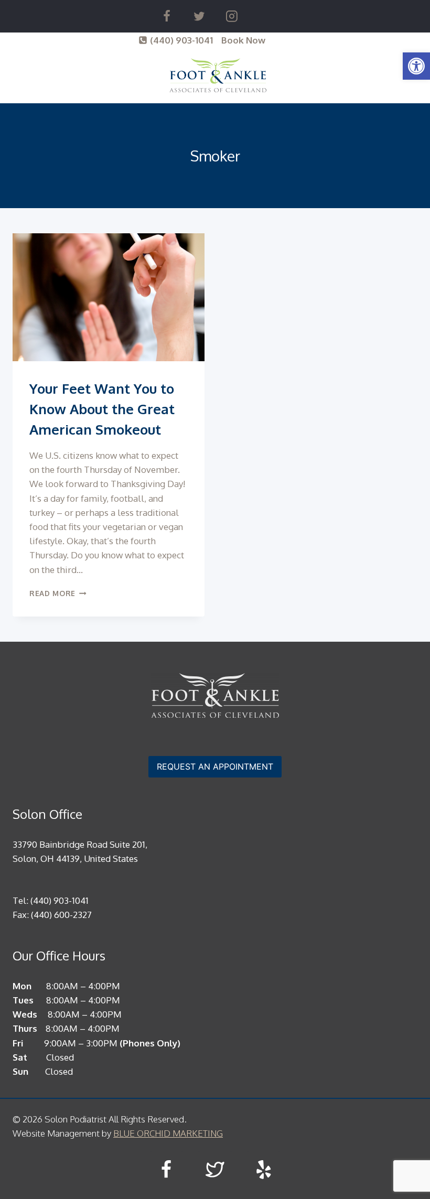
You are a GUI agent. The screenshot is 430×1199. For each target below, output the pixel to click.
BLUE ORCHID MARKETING (168, 1133)
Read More (58, 593)
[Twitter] (199, 16)
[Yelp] (263, 1170)
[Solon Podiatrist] (217, 75)
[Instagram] (231, 16)
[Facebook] (166, 16)
